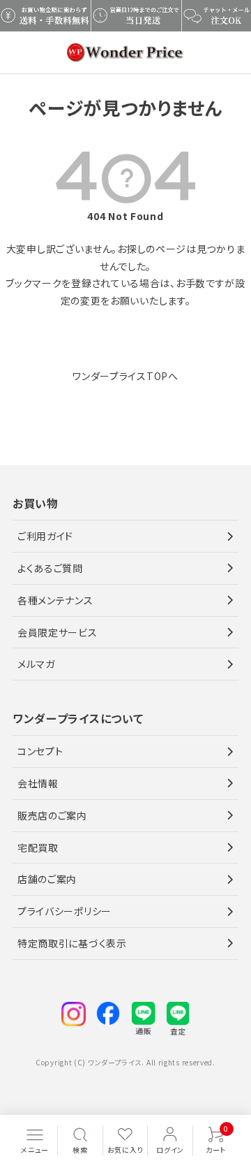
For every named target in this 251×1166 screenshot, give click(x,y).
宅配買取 (38, 847)
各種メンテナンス (55, 600)
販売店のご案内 (52, 815)
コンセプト (40, 751)
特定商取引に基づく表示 (72, 943)
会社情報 (38, 783)
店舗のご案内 (47, 879)
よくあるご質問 (50, 568)
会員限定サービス (57, 632)
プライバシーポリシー (64, 911)
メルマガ (36, 664)
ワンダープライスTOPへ (125, 376)
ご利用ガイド (45, 536)
